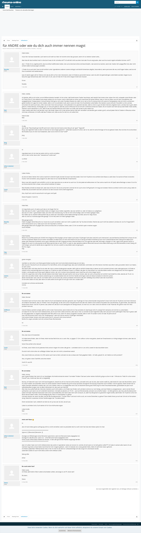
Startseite (94, 524)
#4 (137, 161)
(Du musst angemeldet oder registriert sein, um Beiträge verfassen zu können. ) (117, 489)
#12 (137, 460)
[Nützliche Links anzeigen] (136, 40)
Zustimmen (62, 530)
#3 (137, 138)
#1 (137, 87)
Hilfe (106, 524)
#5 (137, 200)
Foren (7, 6)
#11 (137, 414)
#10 (137, 365)
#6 (137, 230)
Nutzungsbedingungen (115, 524)
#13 (137, 482)
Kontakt (101, 524)
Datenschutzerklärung (129, 524)
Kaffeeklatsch (18, 48)
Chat (12, 6)
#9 (137, 325)
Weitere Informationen (74, 530)
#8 (137, 288)
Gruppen (17, 6)
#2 (137, 120)
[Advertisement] (70, 24)
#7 (137, 251)
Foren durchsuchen (8, 10)
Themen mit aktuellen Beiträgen (24, 10)
